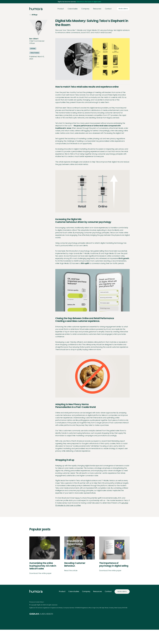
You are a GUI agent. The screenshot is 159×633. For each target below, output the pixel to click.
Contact (108, 9)
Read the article (70, 570)
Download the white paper (40, 573)
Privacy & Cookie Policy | (36, 602)
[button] (85, 8)
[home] (35, 8)
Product (61, 9)
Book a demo (123, 9)
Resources (97, 591)
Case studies (73, 9)
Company (86, 591)
